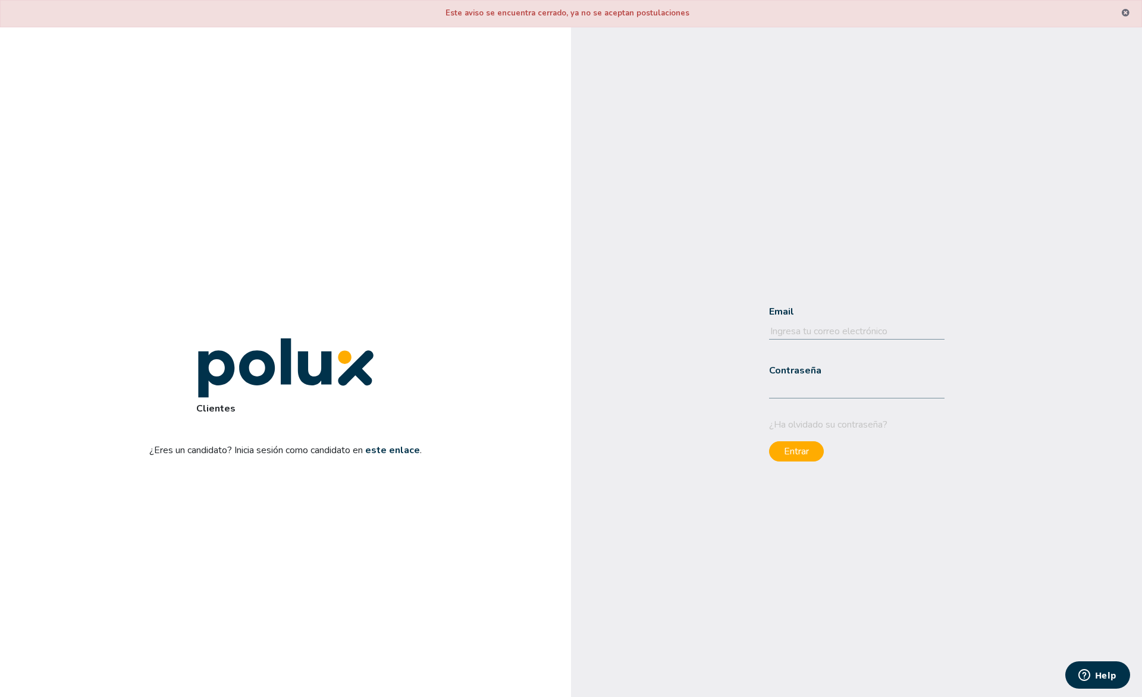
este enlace (392, 450)
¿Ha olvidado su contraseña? (828, 424)
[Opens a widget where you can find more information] (1097, 676)
